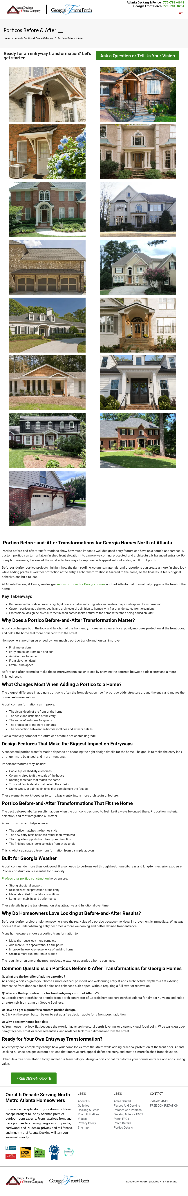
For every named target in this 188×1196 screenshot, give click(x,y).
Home (7, 38)
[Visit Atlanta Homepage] (71, 9)
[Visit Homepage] (26, 9)
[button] (181, 13)
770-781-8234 (173, 6)
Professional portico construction (25, 878)
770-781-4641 (173, 2)
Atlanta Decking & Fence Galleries (34, 38)
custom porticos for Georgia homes (80, 584)
